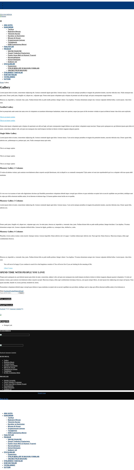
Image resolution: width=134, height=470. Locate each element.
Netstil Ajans (42, 393)
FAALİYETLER (9, 47)
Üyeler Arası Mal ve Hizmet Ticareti (22, 55)
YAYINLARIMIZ (9, 77)
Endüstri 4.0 (12, 62)
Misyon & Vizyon (14, 38)
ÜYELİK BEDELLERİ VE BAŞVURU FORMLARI (23, 68)
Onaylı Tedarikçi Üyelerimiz (19, 53)
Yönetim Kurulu (14, 34)
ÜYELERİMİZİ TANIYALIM (13, 72)
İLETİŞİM (7, 79)
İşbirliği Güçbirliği (14, 51)
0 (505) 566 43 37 (9, 3)
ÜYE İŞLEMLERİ (9, 64)
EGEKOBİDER (8, 27)
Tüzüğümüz (12, 42)
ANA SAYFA (8, 25)
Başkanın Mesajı (14, 31)
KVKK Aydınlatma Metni (17, 44)
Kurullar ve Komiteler (16, 36)
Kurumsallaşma (14, 57)
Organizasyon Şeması (16, 40)
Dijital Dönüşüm (14, 60)
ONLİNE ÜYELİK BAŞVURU (17, 70)
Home (2, 82)
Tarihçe (11, 29)
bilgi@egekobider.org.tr (11, 8)
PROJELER (7, 49)
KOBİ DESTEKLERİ (10, 75)
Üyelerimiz (12, 66)
